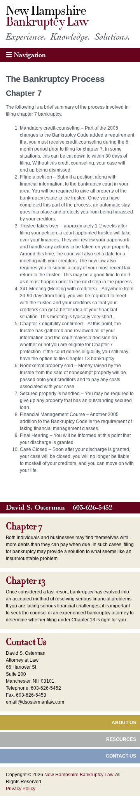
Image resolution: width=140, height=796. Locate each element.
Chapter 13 (25, 581)
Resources (121, 739)
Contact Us (26, 642)
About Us (124, 722)
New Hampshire (47, 16)
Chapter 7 (24, 526)
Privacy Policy (20, 788)
